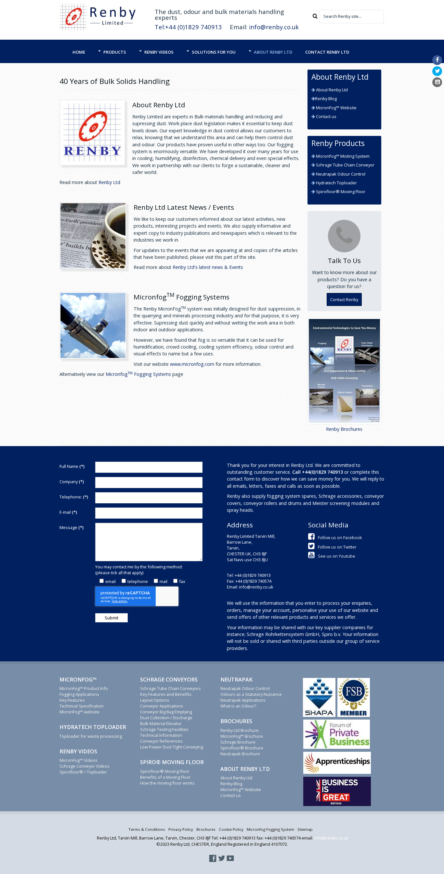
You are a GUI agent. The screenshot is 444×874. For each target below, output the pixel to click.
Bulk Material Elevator (161, 723)
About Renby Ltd (273, 52)
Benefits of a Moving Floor (165, 777)
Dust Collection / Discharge (166, 718)
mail (163, 581)
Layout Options (154, 700)
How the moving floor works (167, 783)
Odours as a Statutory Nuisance (251, 694)
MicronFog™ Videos (78, 760)
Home (78, 52)
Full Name (72, 466)
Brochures (205, 829)
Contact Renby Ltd (327, 52)
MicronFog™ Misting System (342, 156)
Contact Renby (344, 299)
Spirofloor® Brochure (241, 748)
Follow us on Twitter (337, 547)
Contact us (325, 116)
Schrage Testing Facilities (164, 729)
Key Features (72, 700)
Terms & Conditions (146, 829)
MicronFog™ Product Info (83, 688)
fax (182, 581)
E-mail (68, 512)
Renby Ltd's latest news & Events (208, 267)
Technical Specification (81, 706)
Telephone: (73, 497)
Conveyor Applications (161, 706)
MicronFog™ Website (336, 108)
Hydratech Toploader (336, 183)
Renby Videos (159, 52)
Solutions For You (214, 52)
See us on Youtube (336, 556)
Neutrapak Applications (243, 700)
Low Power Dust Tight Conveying (171, 747)
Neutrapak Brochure (240, 754)
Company (71, 481)
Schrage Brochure (237, 742)
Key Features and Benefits (165, 694)
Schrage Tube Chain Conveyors (170, 688)
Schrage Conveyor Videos (84, 766)
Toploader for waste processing (90, 736)
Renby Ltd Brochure (239, 730)
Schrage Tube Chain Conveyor (344, 165)
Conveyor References (161, 741)
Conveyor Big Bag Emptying (166, 712)
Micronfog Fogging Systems (138, 374)
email (110, 581)
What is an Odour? (238, 706)
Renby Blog (326, 98)
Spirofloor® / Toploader (83, 772)
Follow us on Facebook (340, 537)
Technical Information (161, 735)
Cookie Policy (231, 829)
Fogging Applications (79, 694)
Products (114, 52)
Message (71, 527)
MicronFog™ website (79, 712)
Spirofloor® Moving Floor (340, 191)
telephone (137, 581)
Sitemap (305, 829)
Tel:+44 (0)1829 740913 (188, 27)
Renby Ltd (109, 182)
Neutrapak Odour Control (340, 174)
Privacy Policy (180, 829)
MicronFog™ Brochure (241, 736)
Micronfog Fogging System (270, 829)
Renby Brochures (344, 429)
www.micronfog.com (192, 364)
